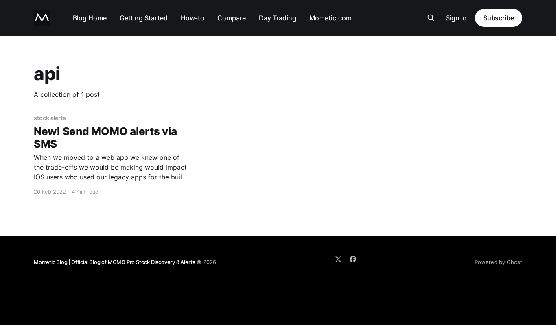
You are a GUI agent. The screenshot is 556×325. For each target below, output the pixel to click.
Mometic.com (330, 18)
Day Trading (277, 18)
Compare (231, 18)
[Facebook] (353, 259)
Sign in (456, 18)
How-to (192, 18)
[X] (338, 259)
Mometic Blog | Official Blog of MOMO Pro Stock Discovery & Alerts (114, 262)
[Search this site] (431, 17)
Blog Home (90, 18)
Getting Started (144, 18)
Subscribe (498, 18)
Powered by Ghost (498, 262)
